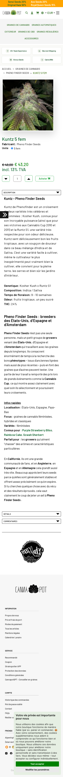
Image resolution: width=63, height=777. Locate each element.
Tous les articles (12, 629)
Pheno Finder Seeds (17, 72)
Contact (8, 709)
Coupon (8, 662)
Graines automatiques (44, 24)
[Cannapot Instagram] (6, 753)
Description (10, 192)
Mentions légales (12, 633)
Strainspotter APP (13, 666)
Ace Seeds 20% (39, 1)
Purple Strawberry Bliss (37, 430)
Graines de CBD (26, 31)
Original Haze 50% (17, 5)
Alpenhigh (9, 738)
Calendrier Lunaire (13, 637)
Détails (8, 514)
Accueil (6, 68)
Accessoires (31, 38)
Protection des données (15, 671)
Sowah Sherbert (33, 434)
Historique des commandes (17, 700)
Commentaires (11, 521)
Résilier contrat (11, 717)
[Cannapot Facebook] (11, 753)
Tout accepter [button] (37, 764)
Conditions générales (14, 675)
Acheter (43, 178)
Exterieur (10, 31)
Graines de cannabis (18, 24)
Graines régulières (47, 31)
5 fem (17, 148)
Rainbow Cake (13, 434)
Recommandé (11, 658)
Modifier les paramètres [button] (37, 769)
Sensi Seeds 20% (17, 1)
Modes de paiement (13, 624)
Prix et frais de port (13, 620)
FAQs (7, 713)
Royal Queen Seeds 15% (43, 5)
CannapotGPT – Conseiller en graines (21, 680)
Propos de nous (12, 615)
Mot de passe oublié (13, 704)
